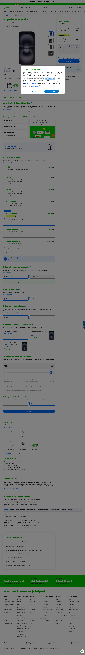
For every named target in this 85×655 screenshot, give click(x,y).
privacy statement (29, 83)
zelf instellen (35, 86)
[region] (43, 80)
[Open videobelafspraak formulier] (82, 651)
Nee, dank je (34, 91)
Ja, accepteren (51, 91)
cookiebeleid (58, 81)
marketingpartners (50, 78)
